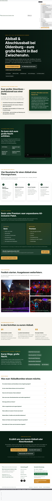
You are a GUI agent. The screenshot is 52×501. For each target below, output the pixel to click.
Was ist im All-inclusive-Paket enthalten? (11, 392)
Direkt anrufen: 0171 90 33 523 (26, 453)
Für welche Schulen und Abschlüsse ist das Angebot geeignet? (16, 383)
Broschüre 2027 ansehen (34, 449)
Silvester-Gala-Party (45, 26)
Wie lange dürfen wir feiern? (8, 401)
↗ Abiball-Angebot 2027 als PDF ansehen (13, 69)
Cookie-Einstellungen (46, 487)
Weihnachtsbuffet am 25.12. (47, 24)
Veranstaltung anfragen (45, 27)
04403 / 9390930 (39, 469)
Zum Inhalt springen (4, 0)
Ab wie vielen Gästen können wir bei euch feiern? (13, 388)
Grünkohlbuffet (46, 17)
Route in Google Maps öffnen (7, 477)
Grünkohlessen (46, 16)
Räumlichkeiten (23, 474)
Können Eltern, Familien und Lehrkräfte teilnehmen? (14, 415)
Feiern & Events (23, 469)
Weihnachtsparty (45, 23)
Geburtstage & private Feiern (47, 8)
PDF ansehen (45, 251)
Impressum (31, 487)
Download (22, 477)
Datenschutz (36, 487)
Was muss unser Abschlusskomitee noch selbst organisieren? (16, 397)
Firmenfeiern (44, 6)
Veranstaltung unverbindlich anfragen (40, 481)
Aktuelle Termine (43, 21)
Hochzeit (42, 18)
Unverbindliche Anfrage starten (19, 449)
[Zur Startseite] (10, 467)
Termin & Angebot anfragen (12, 66)
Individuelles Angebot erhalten (9, 257)
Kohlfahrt (43, 22)
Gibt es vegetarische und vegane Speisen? (12, 406)
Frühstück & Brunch (47, 13)
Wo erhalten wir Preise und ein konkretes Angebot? (13, 424)
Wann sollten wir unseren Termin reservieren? (12, 410)
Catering (43, 11)
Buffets (43, 12)
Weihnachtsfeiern (45, 7)
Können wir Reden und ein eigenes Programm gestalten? (15, 419)
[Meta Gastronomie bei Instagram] (24, 481)
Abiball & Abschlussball (46, 5)
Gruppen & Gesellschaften (46, 10)
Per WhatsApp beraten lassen (29, 66)
